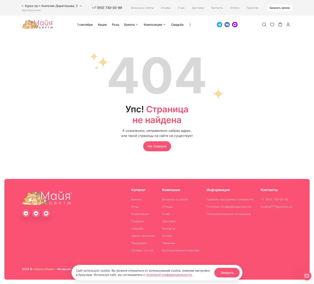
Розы (115, 24)
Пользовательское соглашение (228, 214)
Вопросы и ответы (142, 7)
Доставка (198, 7)
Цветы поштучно (143, 236)
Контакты (217, 7)
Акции (102, 24)
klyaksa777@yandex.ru (276, 206)
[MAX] (234, 24)
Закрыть (227, 273)
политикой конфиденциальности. (169, 275)
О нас (181, 7)
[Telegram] (219, 24)
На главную (157, 146)
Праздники (139, 243)
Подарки (137, 221)
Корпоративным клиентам (180, 250)
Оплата (234, 7)
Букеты (129, 24)
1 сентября (85, 24)
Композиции (153, 24)
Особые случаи (142, 250)
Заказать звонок (279, 7)
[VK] (227, 24)
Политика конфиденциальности (228, 206)
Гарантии (252, 7)
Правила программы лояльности (229, 199)
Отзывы (165, 7)
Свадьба (177, 24)
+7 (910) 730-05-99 (107, 8)
